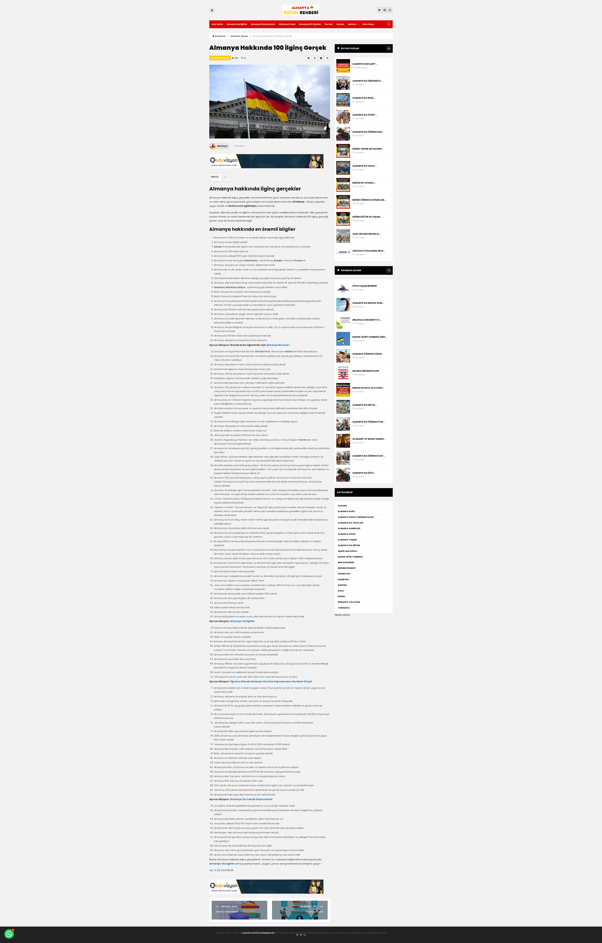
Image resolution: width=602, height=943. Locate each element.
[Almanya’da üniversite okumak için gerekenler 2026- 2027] (343, 83)
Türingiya (344, 607)
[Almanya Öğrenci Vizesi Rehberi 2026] (343, 356)
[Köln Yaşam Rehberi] (343, 288)
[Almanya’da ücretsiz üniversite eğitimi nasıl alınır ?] (343, 117)
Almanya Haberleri (349, 528)
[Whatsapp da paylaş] (321, 58)
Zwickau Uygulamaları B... (368, 250)
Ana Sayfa (217, 24)
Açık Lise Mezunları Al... (366, 233)
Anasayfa (219, 36)
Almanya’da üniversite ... (367, 80)
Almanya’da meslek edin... (368, 303)
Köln (341, 590)
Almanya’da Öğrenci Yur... (368, 421)
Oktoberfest (262, 351)
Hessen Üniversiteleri (365, 371)
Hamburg (343, 579)
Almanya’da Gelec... (364, 165)
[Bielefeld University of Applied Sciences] (343, 322)
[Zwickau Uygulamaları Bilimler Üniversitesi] (343, 253)
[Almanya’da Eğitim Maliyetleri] (343, 475)
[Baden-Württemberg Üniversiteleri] (343, 339)
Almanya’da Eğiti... (363, 472)
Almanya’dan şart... (364, 63)
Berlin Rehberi (346, 562)
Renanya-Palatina (349, 602)
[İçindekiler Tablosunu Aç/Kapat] (223, 177)
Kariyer (340, 24)
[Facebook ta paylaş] (314, 58)
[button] (9, 934)
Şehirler (352, 24)
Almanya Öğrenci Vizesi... (367, 353)
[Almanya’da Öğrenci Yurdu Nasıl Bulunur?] (343, 424)
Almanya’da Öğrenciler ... (368, 131)
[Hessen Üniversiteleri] (343, 373)
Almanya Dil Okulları (310, 24)
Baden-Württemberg (350, 556)
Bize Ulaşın (368, 24)
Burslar (329, 24)
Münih (341, 596)
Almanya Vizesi (287, 24)
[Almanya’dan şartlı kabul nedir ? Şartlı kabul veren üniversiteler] (343, 66)
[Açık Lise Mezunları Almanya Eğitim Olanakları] (343, 236)
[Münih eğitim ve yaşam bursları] (343, 219)
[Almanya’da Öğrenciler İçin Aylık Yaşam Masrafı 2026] (343, 134)
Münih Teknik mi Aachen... (368, 148)
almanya (222, 146)
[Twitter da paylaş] (308, 58)
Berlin (302, 439)
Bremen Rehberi (346, 568)
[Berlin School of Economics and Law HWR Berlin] (343, 390)
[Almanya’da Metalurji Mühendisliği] (343, 407)
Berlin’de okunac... (364, 182)
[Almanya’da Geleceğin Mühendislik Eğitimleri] (343, 168)
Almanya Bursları (278, 345)
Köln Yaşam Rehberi (364, 285)
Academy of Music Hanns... (368, 438)
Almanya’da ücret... (364, 114)
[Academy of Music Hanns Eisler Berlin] (343, 441)
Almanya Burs (346, 511)
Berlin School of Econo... (368, 387)
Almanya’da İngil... (364, 97)
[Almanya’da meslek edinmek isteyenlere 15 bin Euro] (343, 305)
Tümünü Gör (388, 48)
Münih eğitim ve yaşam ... (367, 216)
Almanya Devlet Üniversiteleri (356, 517)
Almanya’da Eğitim (237, 24)
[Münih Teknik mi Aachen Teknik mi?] (343, 151)
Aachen (342, 505)
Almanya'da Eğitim (349, 545)
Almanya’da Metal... (364, 404)
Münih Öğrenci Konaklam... (369, 199)
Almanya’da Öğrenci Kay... (368, 455)
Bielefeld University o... (366, 319)
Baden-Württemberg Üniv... (369, 337)
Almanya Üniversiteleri (263, 24)
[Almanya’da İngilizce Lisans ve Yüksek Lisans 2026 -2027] (343, 100)
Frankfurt (344, 573)
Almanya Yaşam (239, 36)
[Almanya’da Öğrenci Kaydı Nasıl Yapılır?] (343, 458)
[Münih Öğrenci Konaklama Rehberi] (343, 202)
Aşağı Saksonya (347, 551)
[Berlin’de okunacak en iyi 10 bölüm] (343, 185)
